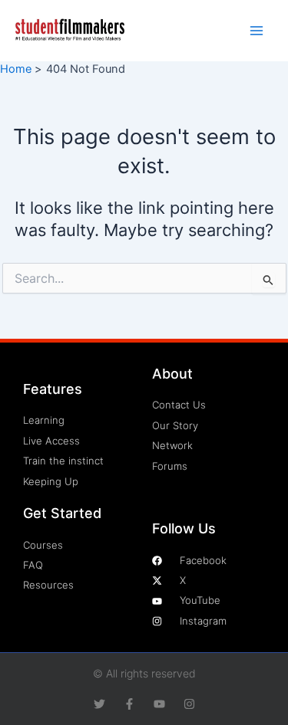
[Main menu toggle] (256, 31)
